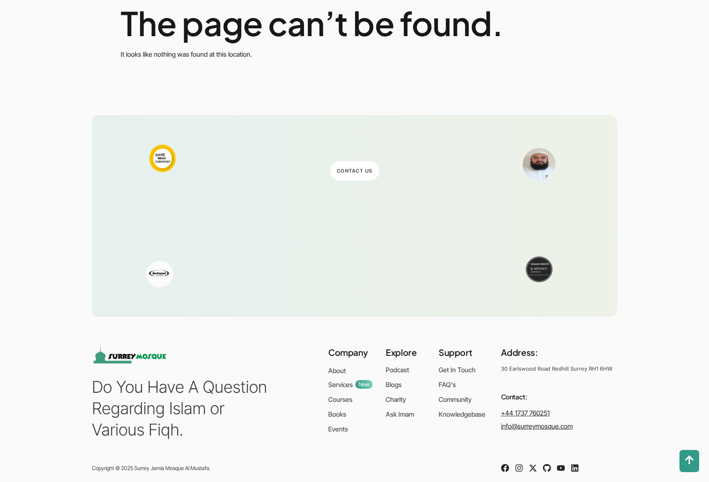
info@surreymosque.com (537, 426)
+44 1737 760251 (525, 413)
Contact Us (355, 171)
